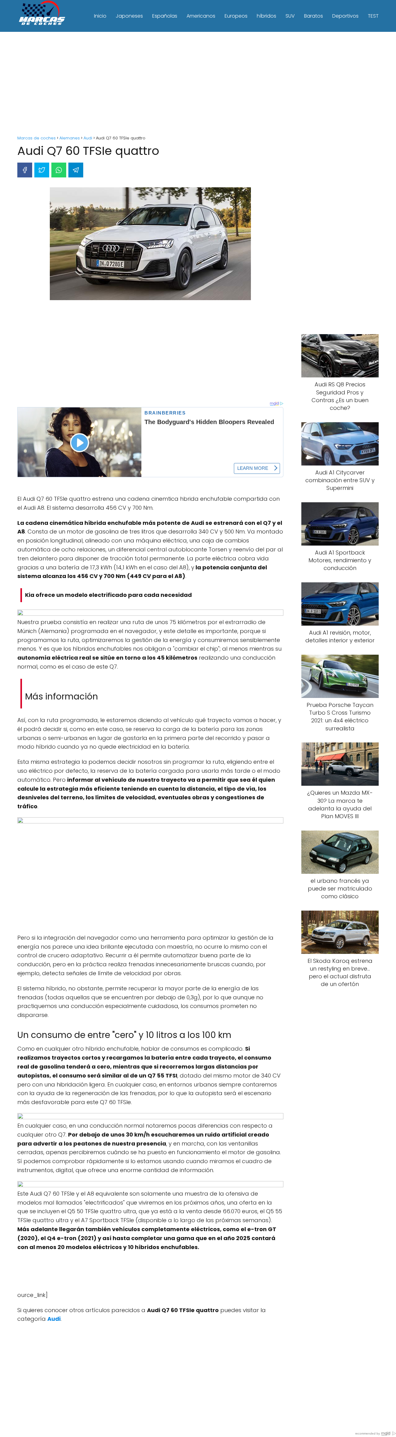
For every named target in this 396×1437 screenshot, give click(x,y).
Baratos (313, 15)
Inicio (100, 15)
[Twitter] (41, 170)
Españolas (164, 15)
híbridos (266, 15)
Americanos (201, 15)
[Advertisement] (198, 84)
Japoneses (129, 15)
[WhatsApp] (58, 170)
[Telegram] (75, 170)
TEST (373, 15)
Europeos (236, 15)
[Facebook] (24, 170)
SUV (290, 15)
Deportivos (345, 15)
